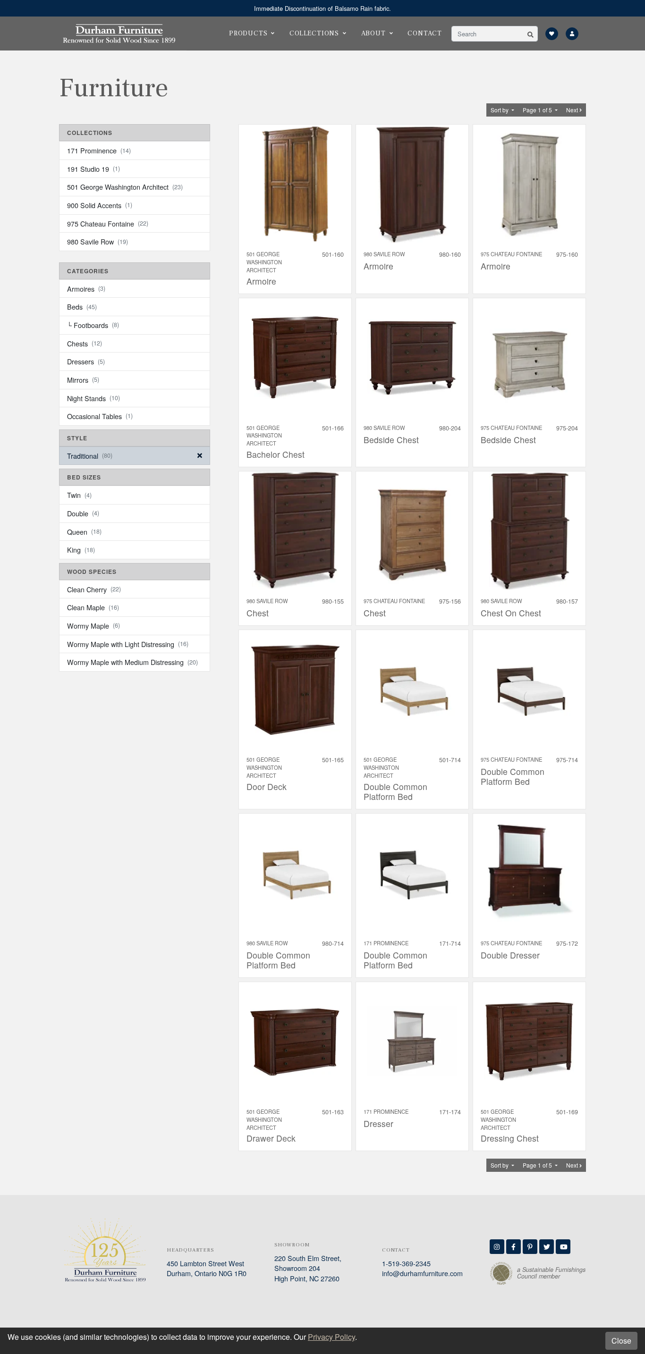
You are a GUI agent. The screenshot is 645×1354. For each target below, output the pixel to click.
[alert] (322, 8)
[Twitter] (546, 1246)
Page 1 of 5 (538, 110)
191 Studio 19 (93, 169)
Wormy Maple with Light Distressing (127, 644)
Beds (82, 306)
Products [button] (248, 33)
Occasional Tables (100, 416)
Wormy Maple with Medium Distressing (132, 662)
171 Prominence (99, 150)
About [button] (373, 33)
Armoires (86, 289)
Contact (424, 33)
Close (621, 1340)
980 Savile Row (97, 241)
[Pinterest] (530, 1246)
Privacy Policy (331, 1336)
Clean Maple (93, 607)
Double (83, 513)
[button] (530, 33)
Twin (79, 495)
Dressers (86, 361)
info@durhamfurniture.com (422, 1273)
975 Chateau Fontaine (107, 223)
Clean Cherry (94, 589)
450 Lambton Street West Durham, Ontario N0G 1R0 (206, 1268)
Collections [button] (314, 33)
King (81, 550)
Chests (84, 343)
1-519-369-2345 (406, 1263)
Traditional (89, 456)
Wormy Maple (93, 626)
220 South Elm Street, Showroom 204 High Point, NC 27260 (307, 1268)
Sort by (500, 110)
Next (572, 110)
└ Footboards (93, 325)
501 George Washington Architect (125, 187)
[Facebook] (513, 1246)
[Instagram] (497, 1246)
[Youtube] (563, 1246)
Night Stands (93, 398)
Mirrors (83, 380)
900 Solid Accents (99, 205)
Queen (84, 532)
